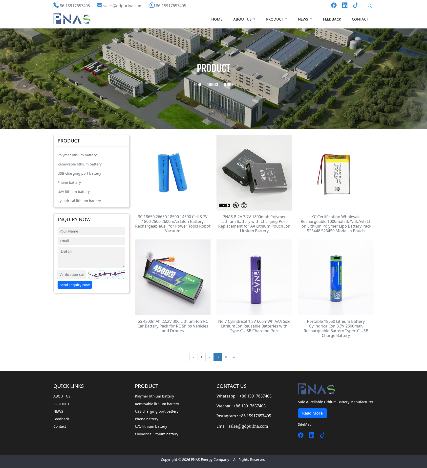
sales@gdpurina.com (123, 5)
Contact (360, 19)
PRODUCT (212, 85)
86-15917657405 (75, 5)
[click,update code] (106, 274)
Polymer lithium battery (77, 155)
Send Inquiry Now (75, 284)
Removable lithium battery (80, 164)
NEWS (58, 411)
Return (228, 85)
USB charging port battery (79, 173)
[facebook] (334, 5)
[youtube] (342, 5)
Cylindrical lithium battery (79, 200)
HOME (216, 19)
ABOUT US (61, 396)
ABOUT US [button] (243, 19)
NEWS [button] (303, 19)
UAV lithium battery (74, 191)
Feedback (332, 19)
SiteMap (305, 424)
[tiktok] (320, 435)
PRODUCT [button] (275, 19)
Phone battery (69, 182)
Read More (312, 413)
